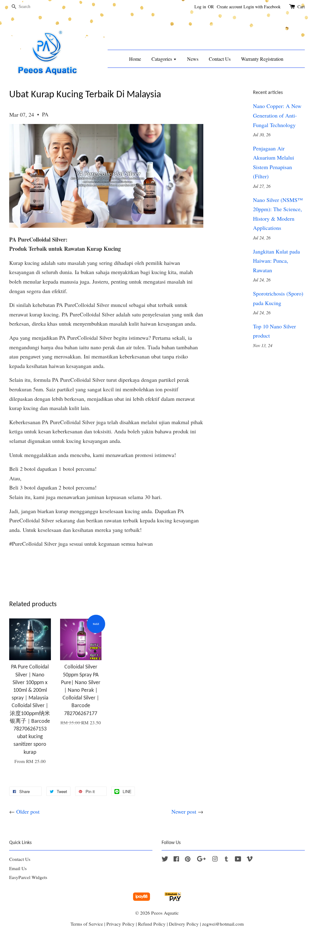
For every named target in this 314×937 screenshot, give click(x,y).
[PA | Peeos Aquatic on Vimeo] (249, 860)
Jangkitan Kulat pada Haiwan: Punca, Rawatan (276, 261)
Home (135, 59)
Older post (28, 811)
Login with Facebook (262, 7)
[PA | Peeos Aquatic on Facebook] (176, 860)
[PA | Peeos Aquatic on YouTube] (238, 860)
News (192, 59)
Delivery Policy (184, 924)
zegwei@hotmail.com (223, 924)
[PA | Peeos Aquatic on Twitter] (165, 860)
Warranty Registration (262, 59)
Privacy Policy (120, 924)
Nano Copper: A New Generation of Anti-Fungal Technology (277, 115)
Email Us (18, 868)
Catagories (162, 59)
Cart (301, 7)
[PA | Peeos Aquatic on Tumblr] (226, 860)
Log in (200, 7)
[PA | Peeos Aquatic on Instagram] (215, 860)
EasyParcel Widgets (28, 877)
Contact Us (220, 59)
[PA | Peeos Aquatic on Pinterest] (187, 860)
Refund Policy (152, 924)
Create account (229, 7)
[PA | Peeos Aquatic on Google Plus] (201, 860)
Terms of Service (87, 924)
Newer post (183, 811)
